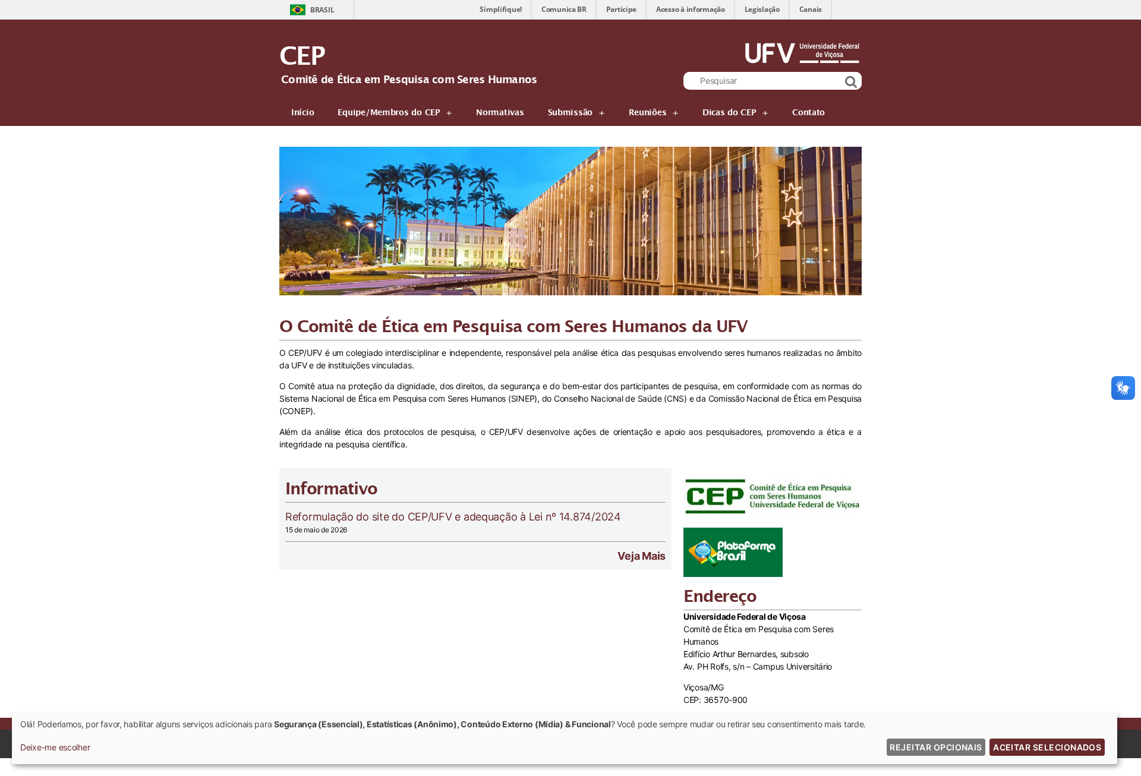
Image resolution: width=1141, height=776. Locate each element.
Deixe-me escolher (55, 747)
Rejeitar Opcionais (936, 747)
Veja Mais (641, 556)
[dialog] (564, 738)
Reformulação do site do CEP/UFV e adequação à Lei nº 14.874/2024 (453, 516)
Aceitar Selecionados (1047, 747)
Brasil (322, 10)
